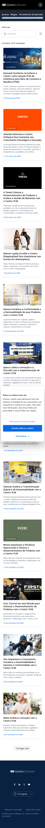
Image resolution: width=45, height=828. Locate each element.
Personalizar (21, 436)
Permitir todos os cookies (22, 428)
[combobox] (25, 794)
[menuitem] (13, 810)
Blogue (14, 14)
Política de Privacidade (13, 809)
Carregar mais (22, 748)
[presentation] (22, 15)
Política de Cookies (33, 809)
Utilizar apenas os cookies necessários (23, 421)
